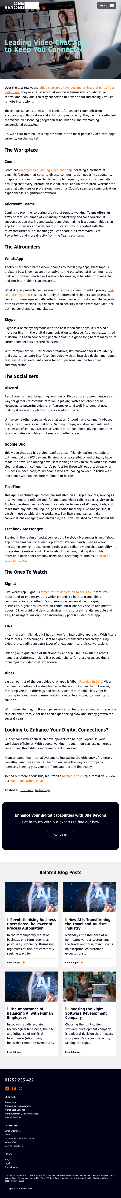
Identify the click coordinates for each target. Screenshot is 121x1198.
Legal (7, 1163)
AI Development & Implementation (21, 1114)
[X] (20, 1088)
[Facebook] (14, 1088)
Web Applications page (26, 781)
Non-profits (10, 1143)
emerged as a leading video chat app (45, 170)
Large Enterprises (13, 1131)
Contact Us (60, 835)
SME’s (7, 1135)
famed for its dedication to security (66, 592)
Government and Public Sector (20, 1139)
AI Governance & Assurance (18, 1106)
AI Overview (10, 1102)
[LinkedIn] (7, 1088)
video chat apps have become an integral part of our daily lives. (59, 90)
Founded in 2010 (90, 682)
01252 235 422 (19, 1080)
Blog (7, 1160)
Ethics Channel (12, 1167)
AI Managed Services (15, 1110)
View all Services (13, 1118)
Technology (42, 790)
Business (26, 790)
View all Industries (14, 1146)
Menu (104, 5)
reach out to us (73, 776)
